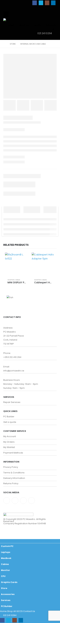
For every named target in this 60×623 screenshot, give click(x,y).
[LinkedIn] (53, 3)
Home (11, 25)
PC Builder (8, 416)
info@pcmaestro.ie (13, 370)
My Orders (8, 441)
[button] (6, 14)
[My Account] (46, 15)
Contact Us (29, 611)
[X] (41, 3)
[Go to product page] (16, 264)
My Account (9, 436)
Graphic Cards (9, 582)
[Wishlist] (54, 15)
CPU (3, 576)
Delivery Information (14, 478)
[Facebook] (34, 3)
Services (5, 600)
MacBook (6, 558)
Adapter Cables (14, 280)
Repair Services (11, 402)
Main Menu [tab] (13, 541)
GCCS (37, 25)
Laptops (5, 552)
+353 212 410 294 (12, 357)
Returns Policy (10, 483)
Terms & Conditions (13, 472)
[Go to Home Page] (4, 44)
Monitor (5, 570)
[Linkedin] (31, 500)
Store (4, 588)
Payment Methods (13, 452)
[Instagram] (47, 3)
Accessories (7, 594)
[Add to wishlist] (24, 279)
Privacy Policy (10, 467)
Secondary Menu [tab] (43, 541)
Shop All (24, 25)
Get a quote (9, 422)
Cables (5, 564)
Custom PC (7, 546)
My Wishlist (9, 447)
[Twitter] (15, 500)
